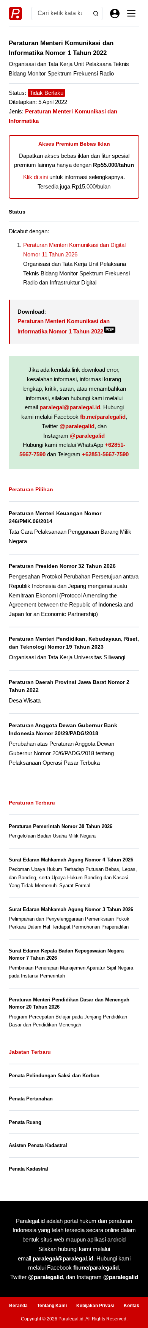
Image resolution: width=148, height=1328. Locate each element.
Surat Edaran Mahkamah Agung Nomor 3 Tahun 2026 (71, 909)
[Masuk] (115, 13)
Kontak (131, 1305)
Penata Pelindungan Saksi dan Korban (54, 1075)
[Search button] (96, 13)
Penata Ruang (25, 1122)
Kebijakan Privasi (95, 1305)
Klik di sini (35, 177)
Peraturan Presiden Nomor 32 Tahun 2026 (62, 566)
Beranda (18, 1305)
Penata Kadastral (28, 1169)
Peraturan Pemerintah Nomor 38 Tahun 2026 (60, 826)
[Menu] (131, 13)
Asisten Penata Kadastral (38, 1145)
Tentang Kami (52, 1305)
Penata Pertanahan (31, 1099)
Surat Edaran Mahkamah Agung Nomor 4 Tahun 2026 (71, 860)
